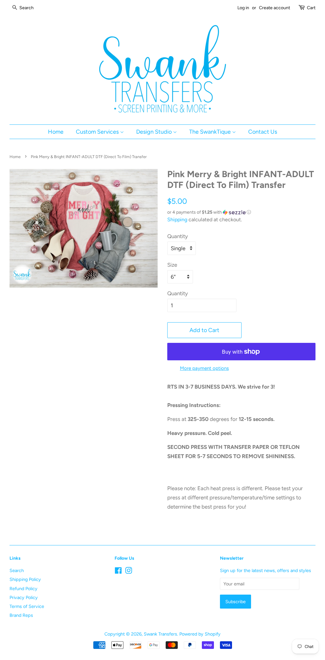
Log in (243, 7)
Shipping (177, 220)
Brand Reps (21, 615)
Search (17, 570)
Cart (311, 7)
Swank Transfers (160, 634)
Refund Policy (23, 588)
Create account (274, 7)
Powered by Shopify (200, 634)
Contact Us (262, 131)
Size (172, 265)
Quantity (177, 236)
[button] (241, 212)
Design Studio (154, 131)
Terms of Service (27, 606)
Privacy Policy (24, 597)
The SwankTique (210, 131)
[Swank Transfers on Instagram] (128, 572)
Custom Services (98, 131)
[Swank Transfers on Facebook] (118, 572)
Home (55, 131)
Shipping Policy (25, 579)
